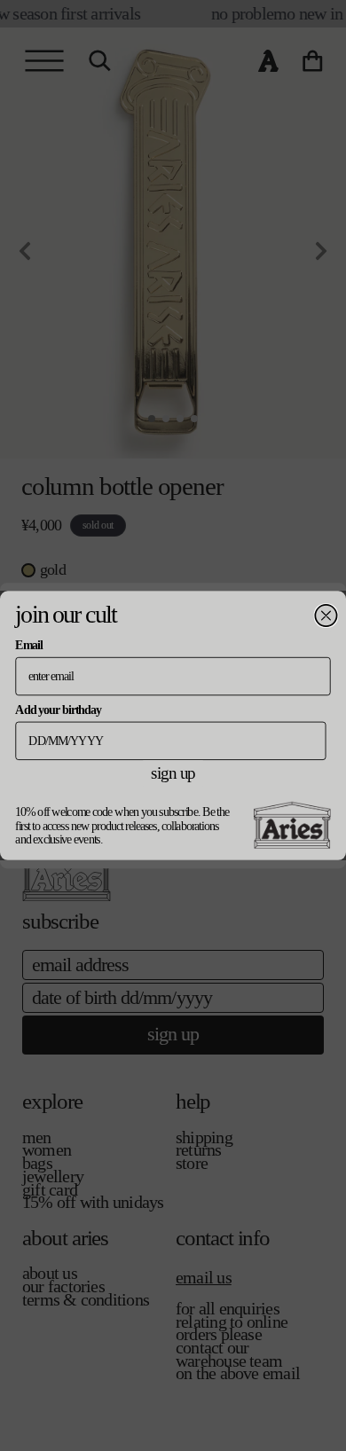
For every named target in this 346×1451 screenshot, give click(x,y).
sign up (173, 772)
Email (28, 645)
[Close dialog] (325, 615)
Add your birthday (58, 709)
